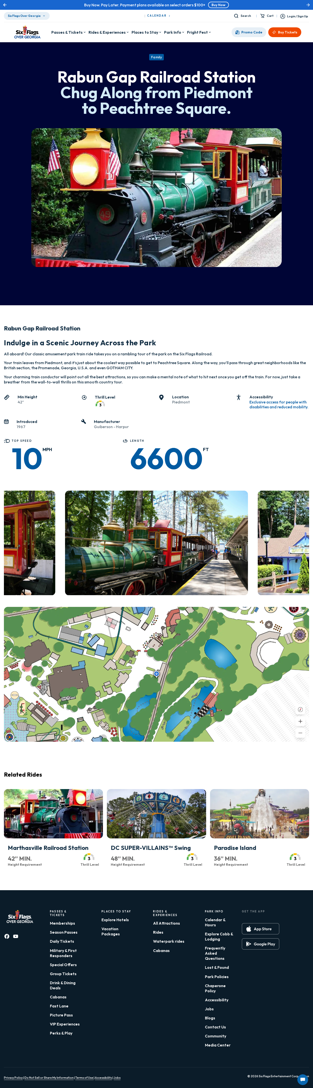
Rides (158, 932)
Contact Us (215, 1027)
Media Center (218, 1045)
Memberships (62, 923)
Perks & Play (61, 1033)
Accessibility (216, 999)
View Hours (200, 5)
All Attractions (166, 923)
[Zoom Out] (300, 733)
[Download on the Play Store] (260, 944)
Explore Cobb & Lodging (219, 936)
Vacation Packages (110, 931)
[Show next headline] (308, 5)
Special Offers (63, 964)
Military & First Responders (63, 953)
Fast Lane (59, 1005)
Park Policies (217, 976)
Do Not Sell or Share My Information (49, 1077)
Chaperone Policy (215, 988)
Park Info (172, 32)
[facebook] (7, 936)
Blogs (210, 1017)
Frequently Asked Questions (215, 953)
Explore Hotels (115, 919)
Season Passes (64, 932)
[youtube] (16, 936)
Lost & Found (217, 967)
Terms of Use (84, 1077)
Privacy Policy (13, 1077)
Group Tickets (63, 973)
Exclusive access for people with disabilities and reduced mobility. (278, 405)
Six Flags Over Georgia (24, 16)
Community (215, 1036)
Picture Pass (61, 1015)
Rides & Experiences (107, 32)
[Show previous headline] (5, 5)
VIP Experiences (65, 1024)
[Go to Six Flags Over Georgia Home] (28, 32)
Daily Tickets (62, 941)
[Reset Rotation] (300, 709)
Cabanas (58, 996)
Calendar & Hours (215, 922)
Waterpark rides (168, 941)
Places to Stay (145, 32)
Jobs (209, 1008)
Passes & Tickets (67, 32)
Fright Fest (197, 32)
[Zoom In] (300, 721)
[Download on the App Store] (260, 928)
